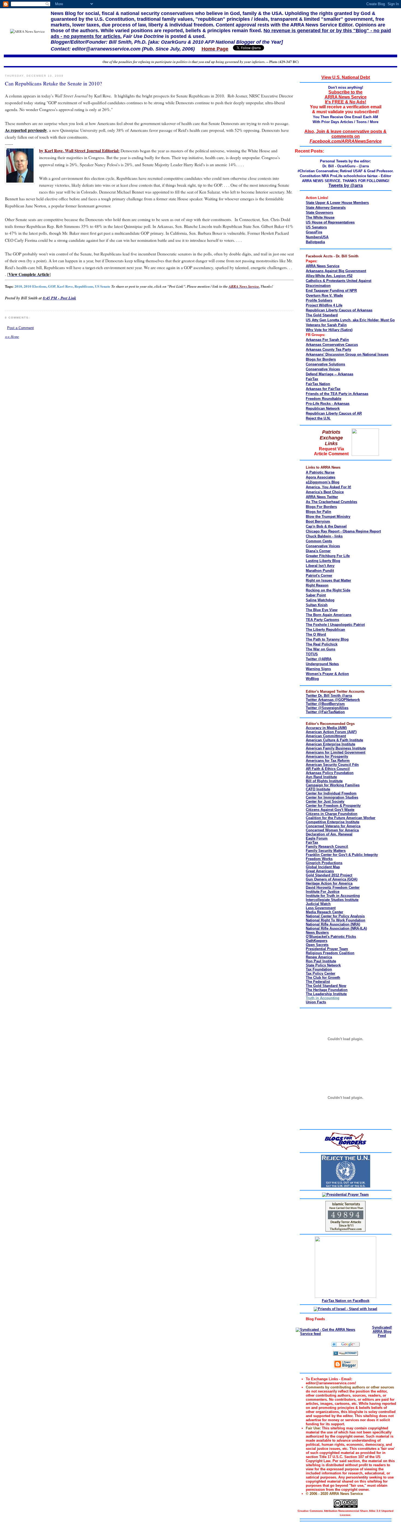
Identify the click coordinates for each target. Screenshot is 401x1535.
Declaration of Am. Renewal (329, 834)
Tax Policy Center (320, 973)
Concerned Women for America (332, 830)
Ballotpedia (315, 242)
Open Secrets (317, 945)
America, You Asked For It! (328, 487)
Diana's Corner (318, 551)
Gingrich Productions (324, 863)
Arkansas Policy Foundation (330, 773)
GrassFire (314, 232)
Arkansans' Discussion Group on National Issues (347, 354)
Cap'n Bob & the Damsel (326, 526)
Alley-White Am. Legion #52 (329, 276)
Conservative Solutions (325, 364)
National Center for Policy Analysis (335, 916)
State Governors (319, 212)
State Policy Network (323, 965)
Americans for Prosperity (327, 756)
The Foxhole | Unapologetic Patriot (335, 625)
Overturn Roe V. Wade (324, 295)
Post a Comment (20, 328)
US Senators (316, 227)
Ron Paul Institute (321, 961)
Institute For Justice (322, 892)
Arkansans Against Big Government (336, 271)
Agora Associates (320, 477)
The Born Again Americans (328, 615)
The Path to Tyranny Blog (327, 639)
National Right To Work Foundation (335, 920)
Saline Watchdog (320, 600)
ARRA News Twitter (322, 497)
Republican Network (323, 408)
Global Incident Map (323, 867)
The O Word (316, 634)
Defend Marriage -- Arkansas (329, 374)
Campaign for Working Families (333, 785)
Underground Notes (322, 664)
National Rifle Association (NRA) (333, 924)
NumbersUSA (317, 237)
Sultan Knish (317, 605)
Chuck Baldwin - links (324, 536)
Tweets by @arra (345, 185)
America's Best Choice (325, 492)
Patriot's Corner (319, 575)
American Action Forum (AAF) (331, 732)
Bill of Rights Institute (324, 781)
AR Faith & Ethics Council (328, 769)
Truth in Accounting (322, 998)
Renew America (319, 957)
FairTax (312, 379)
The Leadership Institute (326, 994)
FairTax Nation (318, 384)
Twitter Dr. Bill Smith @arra (329, 696)
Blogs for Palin (318, 512)
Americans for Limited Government (335, 752)
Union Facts (316, 1002)
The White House (320, 217)
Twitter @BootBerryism (325, 704)
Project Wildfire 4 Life (324, 305)
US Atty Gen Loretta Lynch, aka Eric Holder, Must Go (350, 320)
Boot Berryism (318, 521)
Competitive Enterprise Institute (332, 822)
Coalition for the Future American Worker (340, 818)
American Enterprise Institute (330, 744)
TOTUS (312, 654)
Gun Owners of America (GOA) (331, 879)
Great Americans (320, 871)
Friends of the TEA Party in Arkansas (337, 394)
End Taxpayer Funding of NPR (331, 290)
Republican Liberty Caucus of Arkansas (339, 310)
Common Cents (319, 541)
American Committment (326, 736)
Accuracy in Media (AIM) (326, 728)
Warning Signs (318, 669)
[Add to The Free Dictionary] (345, 1354)
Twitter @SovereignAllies (327, 708)
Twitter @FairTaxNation (325, 712)
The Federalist (318, 982)
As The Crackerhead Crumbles (331, 502)
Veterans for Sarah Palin (326, 325)
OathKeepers (316, 941)
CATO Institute (318, 789)
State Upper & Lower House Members (337, 203)
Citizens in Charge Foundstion (331, 814)
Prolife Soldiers (319, 300)
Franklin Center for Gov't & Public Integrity (342, 855)
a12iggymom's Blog (322, 482)
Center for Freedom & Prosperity (333, 806)
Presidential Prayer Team (327, 949)
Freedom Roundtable (323, 399)
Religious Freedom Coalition (330, 953)
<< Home (12, 336)
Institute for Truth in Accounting (333, 896)
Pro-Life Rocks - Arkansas (327, 403)
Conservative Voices (323, 369)
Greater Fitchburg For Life (328, 556)
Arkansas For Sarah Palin (327, 340)
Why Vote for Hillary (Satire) (329, 330)
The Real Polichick (321, 644)
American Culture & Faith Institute (334, 740)
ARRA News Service (322, 266)
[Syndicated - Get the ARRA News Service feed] (331, 1334)
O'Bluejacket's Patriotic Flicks (331, 937)
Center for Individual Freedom (331, 793)
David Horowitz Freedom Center (333, 887)
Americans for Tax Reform (328, 760)
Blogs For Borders (321, 507)
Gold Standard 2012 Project (329, 875)
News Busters (317, 932)
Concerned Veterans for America (333, 826)
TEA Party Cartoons (322, 620)
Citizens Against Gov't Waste (330, 810)
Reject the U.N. (318, 418)
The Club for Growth (323, 977)
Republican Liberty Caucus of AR (334, 413)
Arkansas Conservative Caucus (332, 345)
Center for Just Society (325, 801)
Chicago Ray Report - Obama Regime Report (343, 531)
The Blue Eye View (321, 610)
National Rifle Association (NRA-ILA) (336, 928)
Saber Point (316, 595)
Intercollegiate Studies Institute (332, 900)
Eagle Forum (317, 838)
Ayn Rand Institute (321, 777)
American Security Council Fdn (332, 765)
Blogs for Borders (321, 359)
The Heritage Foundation (327, 990)
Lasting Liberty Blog (323, 561)
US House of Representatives (330, 222)
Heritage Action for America (329, 883)
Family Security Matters (326, 851)
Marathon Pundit (320, 571)
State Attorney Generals (326, 208)
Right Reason (317, 585)
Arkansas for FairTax (323, 389)
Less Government (321, 908)
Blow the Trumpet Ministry (328, 516)
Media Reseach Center (324, 912)
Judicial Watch (318, 904)
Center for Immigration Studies (332, 797)
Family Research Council (327, 846)
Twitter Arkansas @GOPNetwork (333, 700)
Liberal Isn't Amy (320, 566)
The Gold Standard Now (326, 986)
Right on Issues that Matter (328, 580)
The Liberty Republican (325, 629)
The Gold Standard (322, 315)
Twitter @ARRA (318, 659)
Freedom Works (319, 859)
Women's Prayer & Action (327, 674)
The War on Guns (320, 649)
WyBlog (312, 679)
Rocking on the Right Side (328, 590)
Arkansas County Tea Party (328, 349)
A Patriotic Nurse (320, 472)
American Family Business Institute (336, 748)
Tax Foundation (319, 969)
